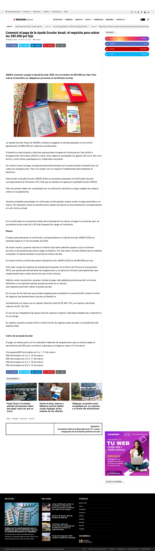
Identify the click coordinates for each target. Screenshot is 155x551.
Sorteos (46, 11)
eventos (81, 515)
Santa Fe (78, 19)
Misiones (109, 19)
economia (143, 26)
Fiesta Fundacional (133, 549)
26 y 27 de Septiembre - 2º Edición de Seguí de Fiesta (54, 26)
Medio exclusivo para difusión (98, 549)
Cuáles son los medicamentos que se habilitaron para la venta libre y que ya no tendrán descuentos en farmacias (21, 530)
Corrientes (98, 19)
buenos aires (83, 503)
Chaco (88, 19)
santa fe (81, 525)
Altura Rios (36, 11)
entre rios (32, 26)
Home (84, 549)
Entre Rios (57, 19)
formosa (81, 519)
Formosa (68, 19)
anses (8, 418)
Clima (66, 11)
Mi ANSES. (92, 182)
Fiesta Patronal (146, 549)
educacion (23, 418)
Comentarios (87, 542)
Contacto (120, 19)
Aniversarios (121, 549)
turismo (81, 528)
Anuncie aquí (56, 11)
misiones (81, 522)
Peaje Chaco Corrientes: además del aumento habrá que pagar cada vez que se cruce (109, 26)
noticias (37, 39)
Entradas (85, 540)
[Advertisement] (77, 5)
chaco (81, 506)
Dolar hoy (27, 11)
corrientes (77, 26)
